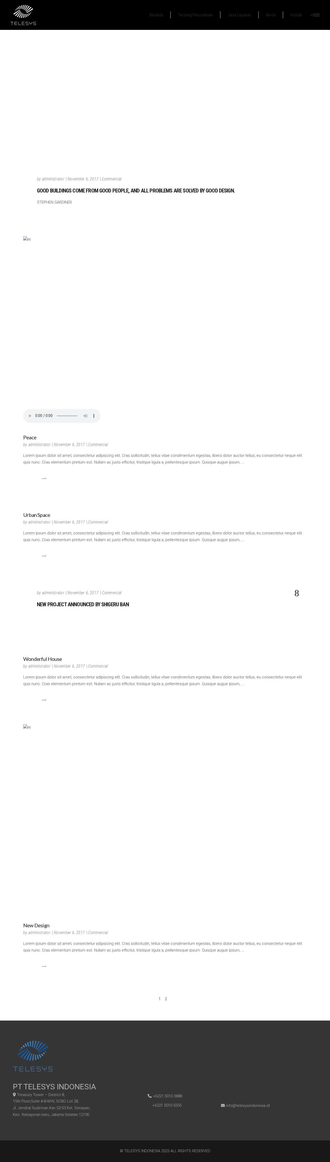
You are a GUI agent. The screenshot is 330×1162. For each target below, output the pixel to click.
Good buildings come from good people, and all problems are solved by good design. (136, 191)
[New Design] (165, 818)
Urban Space (36, 515)
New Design (36, 925)
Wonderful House (42, 659)
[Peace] (165, 330)
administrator (53, 178)
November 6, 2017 (83, 178)
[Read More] (34, 478)
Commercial (111, 178)
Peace (29, 437)
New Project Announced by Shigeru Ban (83, 604)
